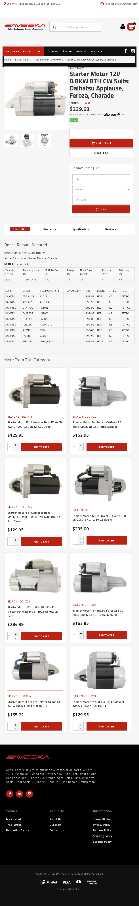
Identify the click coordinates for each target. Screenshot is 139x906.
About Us (67, 51)
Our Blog (55, 824)
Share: (75, 103)
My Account (13, 819)
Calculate (102, 209)
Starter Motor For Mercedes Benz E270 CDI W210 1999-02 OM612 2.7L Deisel (35, 424)
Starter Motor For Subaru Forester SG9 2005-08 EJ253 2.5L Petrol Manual (98, 612)
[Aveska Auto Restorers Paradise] (24, 27)
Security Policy (102, 841)
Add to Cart (103, 143)
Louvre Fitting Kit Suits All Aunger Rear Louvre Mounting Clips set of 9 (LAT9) (29, 891)
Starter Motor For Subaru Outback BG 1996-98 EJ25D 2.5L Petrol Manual (97, 424)
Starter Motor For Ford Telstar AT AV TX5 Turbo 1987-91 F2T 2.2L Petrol (34, 704)
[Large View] (11, 140)
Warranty (49, 229)
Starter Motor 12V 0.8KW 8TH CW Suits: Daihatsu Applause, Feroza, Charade (75, 59)
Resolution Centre (17, 830)
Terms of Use (102, 819)
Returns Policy (102, 830)
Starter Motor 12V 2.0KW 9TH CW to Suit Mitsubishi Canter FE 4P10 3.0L (99, 518)
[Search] (54, 27)
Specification (80, 229)
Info (123, 114)
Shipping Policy (102, 836)
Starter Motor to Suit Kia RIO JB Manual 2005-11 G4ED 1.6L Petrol (98, 704)
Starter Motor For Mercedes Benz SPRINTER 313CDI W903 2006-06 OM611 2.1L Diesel (33, 516)
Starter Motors (23, 59)
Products (81, 51)
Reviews (110, 229)
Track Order (13, 824)
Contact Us (96, 51)
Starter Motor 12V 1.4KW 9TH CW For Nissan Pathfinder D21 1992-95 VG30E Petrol (32, 611)
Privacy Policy (101, 824)
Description (20, 229)
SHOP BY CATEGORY (19, 51)
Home (54, 51)
